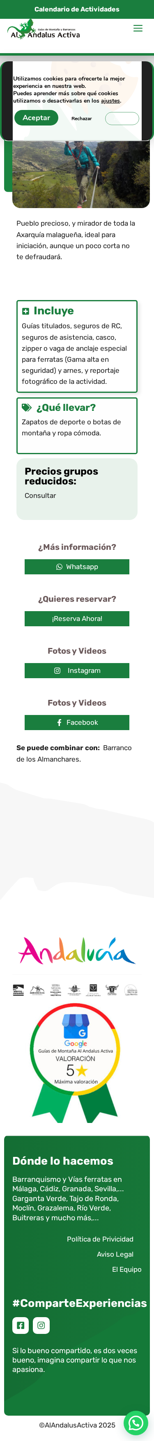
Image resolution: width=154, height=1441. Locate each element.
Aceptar (36, 118)
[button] (136, 1423)
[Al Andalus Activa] (43, 29)
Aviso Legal (115, 1254)
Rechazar (81, 118)
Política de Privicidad (100, 1239)
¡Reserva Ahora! (77, 618)
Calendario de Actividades (77, 9)
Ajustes (122, 118)
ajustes (110, 101)
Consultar (40, 495)
